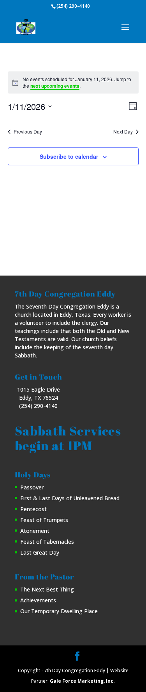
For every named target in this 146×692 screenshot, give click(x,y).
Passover (32, 487)
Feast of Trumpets (44, 520)
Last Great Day (39, 552)
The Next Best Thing (47, 589)
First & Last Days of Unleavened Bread (70, 498)
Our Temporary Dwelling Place (59, 611)
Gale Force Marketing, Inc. (82, 681)
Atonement (34, 530)
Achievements (38, 600)
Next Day (123, 131)
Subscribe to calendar (69, 156)
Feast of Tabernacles (47, 541)
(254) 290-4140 (73, 6)
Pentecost (33, 509)
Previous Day (28, 131)
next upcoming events (54, 85)
